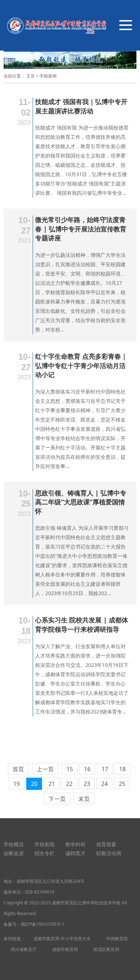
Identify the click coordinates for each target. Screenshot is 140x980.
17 (105, 769)
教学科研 (75, 844)
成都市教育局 (65, 949)
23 (87, 784)
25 (122, 784)
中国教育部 (117, 939)
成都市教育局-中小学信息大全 (62, 939)
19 (16, 784)
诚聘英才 (75, 853)
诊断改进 (14, 853)
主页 (30, 76)
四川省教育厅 (24, 949)
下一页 (57, 799)
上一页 (45, 769)
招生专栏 (44, 853)
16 (87, 769)
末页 (84, 799)
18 (122, 769)
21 (51, 784)
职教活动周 (108, 853)
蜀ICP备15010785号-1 (43, 924)
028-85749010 (39, 892)
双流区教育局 (106, 949)
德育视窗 (106, 844)
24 (104, 784)
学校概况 (14, 844)
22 (69, 784)
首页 (18, 769)
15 (69, 769)
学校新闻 (48, 76)
